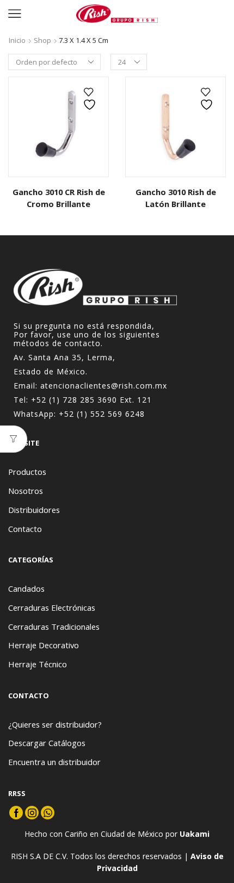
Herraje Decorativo (43, 645)
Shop (42, 40)
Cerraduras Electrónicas (51, 607)
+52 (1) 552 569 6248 (102, 414)
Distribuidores (34, 509)
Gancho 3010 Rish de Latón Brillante (176, 197)
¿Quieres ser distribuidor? (55, 724)
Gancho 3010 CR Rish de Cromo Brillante (59, 197)
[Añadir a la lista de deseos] (91, 99)
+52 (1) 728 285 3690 (74, 399)
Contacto (25, 528)
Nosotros (25, 490)
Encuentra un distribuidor (54, 761)
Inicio (17, 40)
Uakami (195, 834)
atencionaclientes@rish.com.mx (103, 385)
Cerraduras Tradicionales (54, 626)
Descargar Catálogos (46, 742)
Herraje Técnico (37, 664)
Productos (27, 471)
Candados (26, 588)
